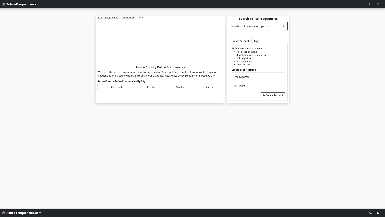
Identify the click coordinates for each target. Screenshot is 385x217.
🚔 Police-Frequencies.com (22, 4)
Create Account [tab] (240, 41)
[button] (378, 4)
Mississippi (128, 17)
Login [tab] (257, 41)
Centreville (117, 87)
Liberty (209, 87)
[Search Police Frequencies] (370, 4)
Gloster (180, 87)
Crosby (151, 87)
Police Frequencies (108, 17)
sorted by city (206, 75)
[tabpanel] (258, 72)
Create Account (274, 95)
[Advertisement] (160, 43)
